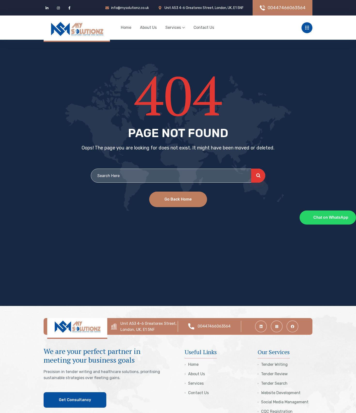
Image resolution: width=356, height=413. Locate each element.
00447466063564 (214, 326)
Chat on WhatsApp (330, 217)
